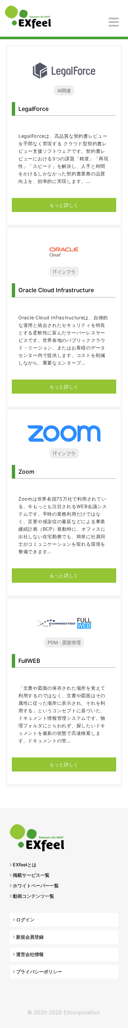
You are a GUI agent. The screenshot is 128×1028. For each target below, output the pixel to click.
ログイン (25, 919)
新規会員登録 (30, 937)
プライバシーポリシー (39, 971)
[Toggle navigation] (113, 22)
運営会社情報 (30, 954)
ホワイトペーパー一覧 (36, 885)
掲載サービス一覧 (31, 875)
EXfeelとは (24, 864)
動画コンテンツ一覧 (33, 896)
